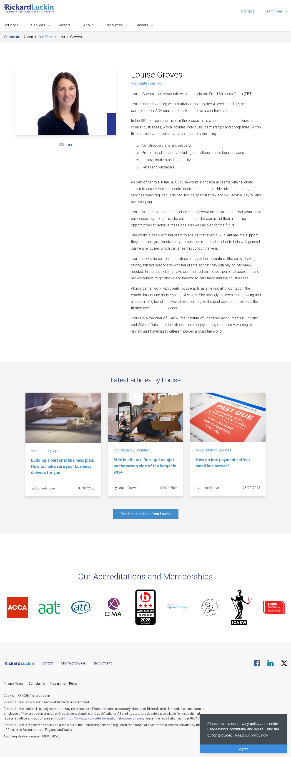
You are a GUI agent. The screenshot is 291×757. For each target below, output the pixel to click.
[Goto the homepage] (29, 8)
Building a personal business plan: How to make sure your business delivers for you (62, 466)
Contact (247, 11)
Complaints (37, 683)
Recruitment (102, 663)
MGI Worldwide (73, 663)
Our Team (45, 37)
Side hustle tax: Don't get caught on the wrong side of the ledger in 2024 (144, 465)
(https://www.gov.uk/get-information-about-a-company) (105, 718)
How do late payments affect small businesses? (223, 462)
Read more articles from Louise (145, 514)
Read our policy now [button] (251, 735)
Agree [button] (243, 749)
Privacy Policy (13, 683)
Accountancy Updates (48, 451)
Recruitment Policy (64, 683)
